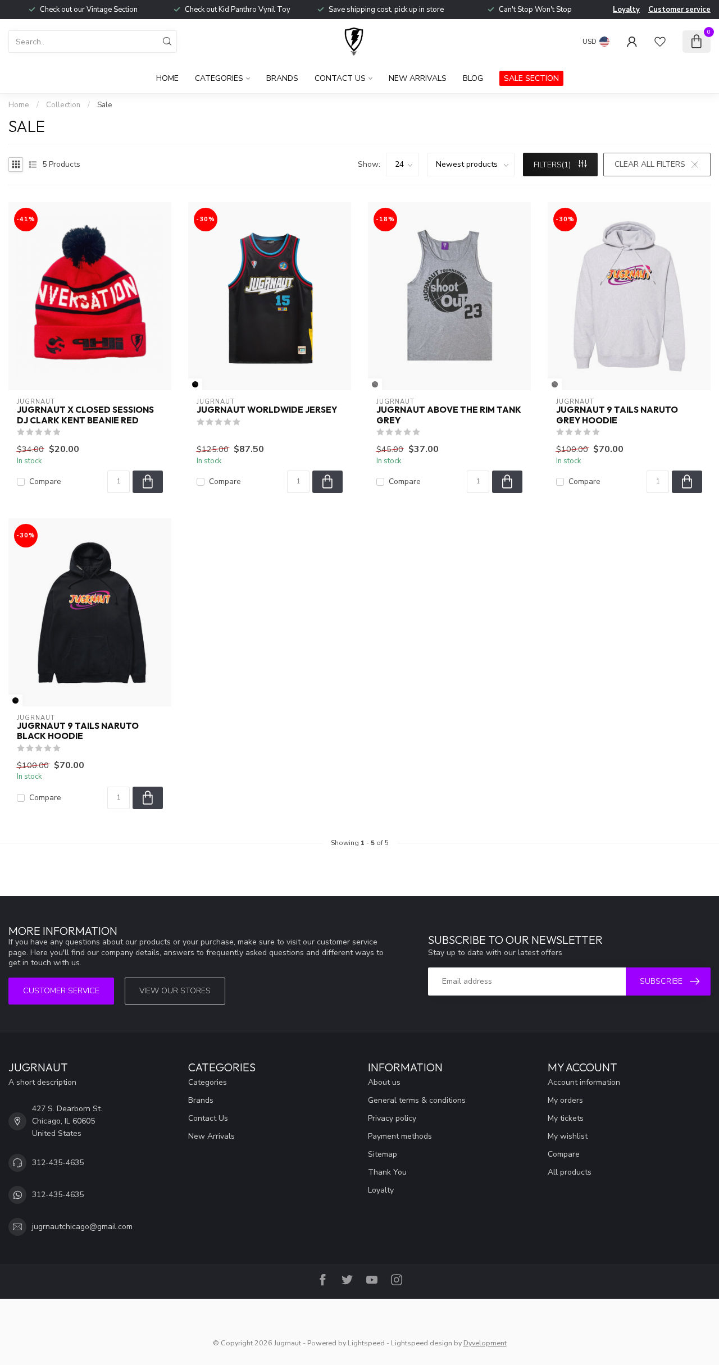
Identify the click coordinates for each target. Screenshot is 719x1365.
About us (384, 1082)
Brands (282, 78)
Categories (219, 78)
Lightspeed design (421, 1343)
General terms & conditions (417, 1100)
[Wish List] (660, 41)
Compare (45, 481)
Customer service (679, 9)
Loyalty (626, 9)
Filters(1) (553, 164)
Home (167, 78)
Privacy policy (392, 1118)
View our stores (175, 990)
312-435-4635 (58, 1162)
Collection (63, 105)
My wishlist (568, 1136)
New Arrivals (418, 78)
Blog (473, 78)
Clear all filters (650, 164)
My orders (565, 1100)
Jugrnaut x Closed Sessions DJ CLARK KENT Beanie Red (85, 415)
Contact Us (340, 78)
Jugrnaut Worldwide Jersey (267, 410)
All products (569, 1172)
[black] (195, 384)
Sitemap (382, 1154)
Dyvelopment (485, 1343)
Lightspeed (366, 1343)
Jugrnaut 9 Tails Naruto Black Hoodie (78, 731)
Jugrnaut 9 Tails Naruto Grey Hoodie (617, 415)
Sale (104, 105)
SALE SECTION (531, 78)
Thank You (387, 1172)
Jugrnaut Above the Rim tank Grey (448, 415)
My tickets (566, 1118)
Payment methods (400, 1136)
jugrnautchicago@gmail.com (82, 1226)
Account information (584, 1082)
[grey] (375, 384)
